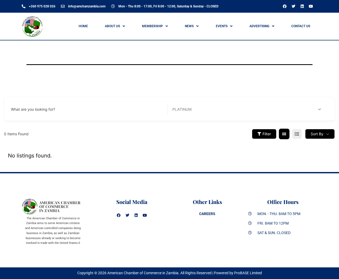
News (189, 26)
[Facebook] (284, 6)
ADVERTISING (259, 26)
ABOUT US (112, 26)
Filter (266, 134)
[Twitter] (293, 6)
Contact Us (300, 26)
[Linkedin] (302, 6)
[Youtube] (311, 6)
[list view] (297, 134)
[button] (114, 26)
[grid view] (284, 134)
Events (222, 26)
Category (180, 109)
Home (83, 26)
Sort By (317, 134)
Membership (152, 26)
